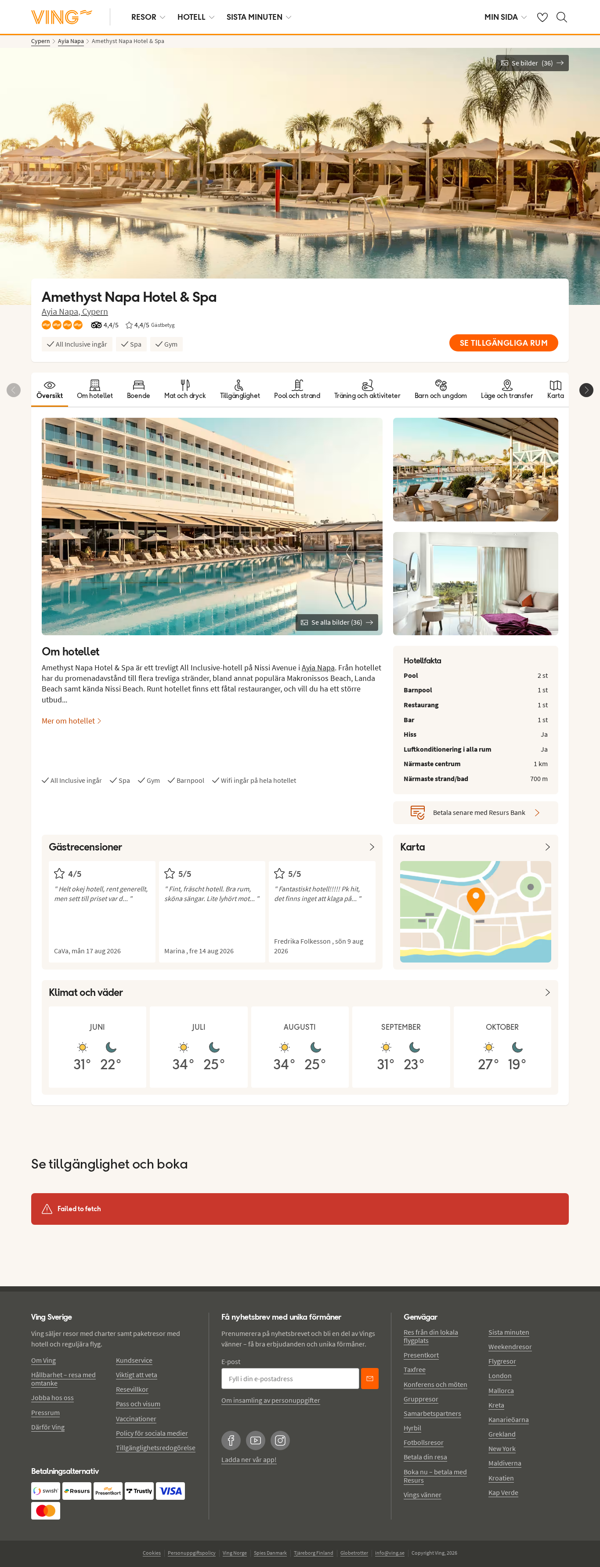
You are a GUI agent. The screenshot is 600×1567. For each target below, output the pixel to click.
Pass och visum (138, 1403)
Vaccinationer (136, 1418)
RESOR (143, 17)
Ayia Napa (318, 667)
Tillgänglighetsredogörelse (155, 1447)
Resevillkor (132, 1389)
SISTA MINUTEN (254, 17)
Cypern (95, 311)
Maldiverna (504, 1462)
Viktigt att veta (136, 1374)
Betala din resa (425, 1456)
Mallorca (501, 1390)
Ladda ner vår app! (249, 1459)
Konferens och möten (435, 1384)
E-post (230, 1361)
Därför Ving (48, 1426)
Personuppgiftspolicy (192, 1552)
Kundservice (134, 1360)
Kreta (496, 1405)
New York (502, 1448)
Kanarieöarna (508, 1419)
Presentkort (421, 1354)
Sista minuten (508, 1332)
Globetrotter (354, 1552)
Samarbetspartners (432, 1413)
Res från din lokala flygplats (431, 1336)
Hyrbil (412, 1427)
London (500, 1375)
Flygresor (502, 1361)
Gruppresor (421, 1398)
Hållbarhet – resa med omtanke (63, 1378)
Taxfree (415, 1369)
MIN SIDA (501, 17)
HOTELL (191, 17)
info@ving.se (390, 1552)
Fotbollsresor (424, 1442)
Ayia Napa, (62, 311)
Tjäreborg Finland (313, 1552)
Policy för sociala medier (152, 1433)
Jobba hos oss (52, 1397)
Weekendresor (510, 1346)
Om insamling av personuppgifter (270, 1400)
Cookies (152, 1552)
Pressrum (45, 1412)
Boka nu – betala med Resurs (435, 1475)
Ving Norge (235, 1552)
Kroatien (501, 1477)
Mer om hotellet (68, 721)
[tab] (49, 390)
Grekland (502, 1433)
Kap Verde (503, 1492)
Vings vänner (422, 1494)
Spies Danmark (270, 1552)
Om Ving (43, 1360)
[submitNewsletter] (370, 1378)
